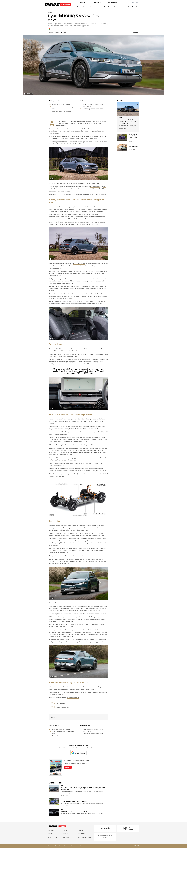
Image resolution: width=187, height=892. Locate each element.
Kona (104, 186)
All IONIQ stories (60, 703)
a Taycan (63, 419)
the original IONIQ (95, 186)
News (78, 7)
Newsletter (135, 7)
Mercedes (80, 279)
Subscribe (127, 7)
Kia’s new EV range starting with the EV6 (67, 351)
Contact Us (79, 846)
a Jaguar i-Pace (83, 219)
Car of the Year (118, 7)
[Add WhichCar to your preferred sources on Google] (78, 753)
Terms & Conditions (53, 846)
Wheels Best (93, 7)
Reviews (85, 7)
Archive (66, 837)
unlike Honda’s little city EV (65, 273)
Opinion (66, 834)
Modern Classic (108, 7)
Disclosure (67, 846)
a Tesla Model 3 (101, 279)
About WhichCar (84, 837)
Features (81, 834)
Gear (100, 7)
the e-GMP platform (79, 263)
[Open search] (143, 2)
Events (50, 834)
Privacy (61, 846)
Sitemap (73, 846)
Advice (80, 830)
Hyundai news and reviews (63, 707)
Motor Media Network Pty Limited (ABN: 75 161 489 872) (121, 845)
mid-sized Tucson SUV (70, 131)
